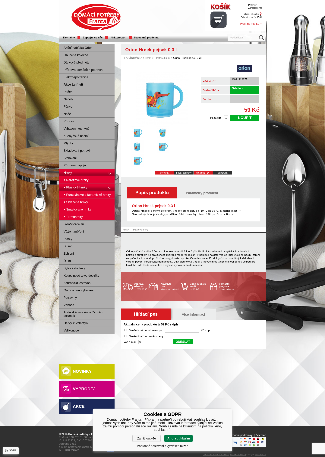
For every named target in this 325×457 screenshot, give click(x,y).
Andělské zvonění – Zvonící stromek (83, 314)
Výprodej (84, 389)
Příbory (69, 121)
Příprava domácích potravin (83, 70)
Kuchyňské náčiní (76, 136)
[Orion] (244, 69)
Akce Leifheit (73, 84)
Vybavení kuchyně (76, 128)
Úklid (67, 261)
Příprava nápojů (75, 165)
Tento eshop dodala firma (216, 454)
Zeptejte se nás (93, 37)
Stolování (70, 158)
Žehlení (69, 253)
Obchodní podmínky (240, 435)
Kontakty (69, 37)
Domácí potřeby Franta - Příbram (96, 17)
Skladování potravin (77, 150)
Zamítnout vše (146, 438)
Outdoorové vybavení (79, 290)
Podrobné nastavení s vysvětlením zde (162, 446)
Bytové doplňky (74, 268)
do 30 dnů (198, 286)
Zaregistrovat (255, 8)
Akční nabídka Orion (78, 48)
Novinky (82, 371)
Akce (79, 406)
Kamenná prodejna (146, 37)
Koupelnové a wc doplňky (81, 275)
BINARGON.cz (237, 454)
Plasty (68, 239)
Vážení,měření (74, 231)
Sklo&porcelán (74, 224)
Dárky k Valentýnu (76, 323)
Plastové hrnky (162, 58)
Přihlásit (252, 5)
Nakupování (118, 37)
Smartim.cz (260, 454)
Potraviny (70, 297)
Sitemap (261, 435)
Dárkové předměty (77, 62)
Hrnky (68, 173)
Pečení (68, 92)
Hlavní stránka (132, 58)
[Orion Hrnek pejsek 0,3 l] (162, 123)
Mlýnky (69, 143)
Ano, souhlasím (178, 438)
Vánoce (69, 305)
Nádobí (69, 99)
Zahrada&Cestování (77, 283)
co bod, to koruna (226, 286)
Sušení (68, 246)
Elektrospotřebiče (76, 77)
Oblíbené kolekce (76, 55)
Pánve (68, 106)
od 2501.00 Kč (140, 286)
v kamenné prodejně (170, 286)
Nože (67, 114)
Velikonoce (71, 330)
